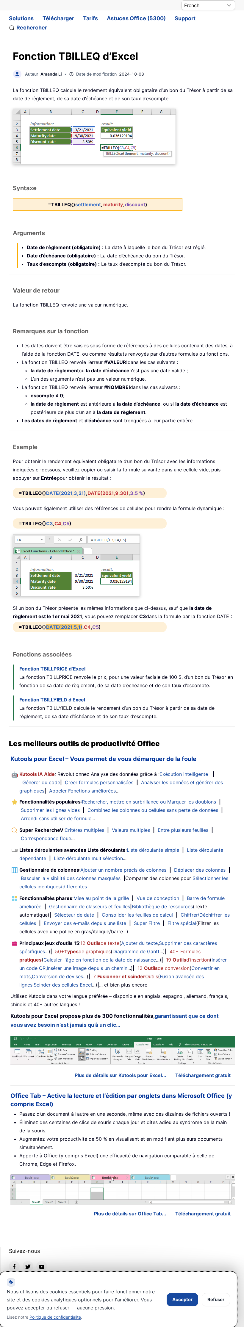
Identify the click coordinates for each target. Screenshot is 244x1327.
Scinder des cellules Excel (63, 985)
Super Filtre (147, 923)
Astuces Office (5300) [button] (136, 18)
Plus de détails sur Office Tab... (130, 1214)
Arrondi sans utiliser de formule (56, 818)
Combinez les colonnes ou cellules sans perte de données (152, 810)
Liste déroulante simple (153, 850)
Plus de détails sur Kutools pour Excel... (120, 1075)
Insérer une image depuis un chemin (87, 968)
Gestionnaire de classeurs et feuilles (89, 906)
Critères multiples (84, 830)
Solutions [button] (21, 18)
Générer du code (41, 782)
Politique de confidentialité (55, 1317)
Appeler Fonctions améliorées (82, 791)
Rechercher (31, 27)
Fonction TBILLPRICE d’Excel (52, 669)
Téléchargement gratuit (203, 1075)
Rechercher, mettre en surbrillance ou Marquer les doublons (149, 802)
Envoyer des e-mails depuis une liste (85, 923)
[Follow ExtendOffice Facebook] (14, 1266)
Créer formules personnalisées (99, 782)
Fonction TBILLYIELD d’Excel (52, 700)
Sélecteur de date (74, 915)
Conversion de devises (57, 976)
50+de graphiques (83, 951)
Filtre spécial (182, 923)
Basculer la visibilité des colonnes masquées (71, 878)
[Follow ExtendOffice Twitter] (28, 1266)
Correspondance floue (46, 838)
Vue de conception (158, 898)
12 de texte (99, 943)
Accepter (182, 1299)
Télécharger (58, 18)
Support (185, 18)
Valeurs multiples (131, 830)
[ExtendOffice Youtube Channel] (41, 1266)
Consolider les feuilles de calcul (137, 915)
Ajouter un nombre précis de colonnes (123, 870)
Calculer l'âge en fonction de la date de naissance (99, 960)
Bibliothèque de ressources (162, 906)
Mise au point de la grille (101, 898)
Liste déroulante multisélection (88, 858)
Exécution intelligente (183, 774)
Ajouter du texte (139, 943)
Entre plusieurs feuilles (183, 830)
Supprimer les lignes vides (50, 810)
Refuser (215, 1299)
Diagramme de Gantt (135, 951)
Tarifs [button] (90, 18)
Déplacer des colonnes (200, 870)
